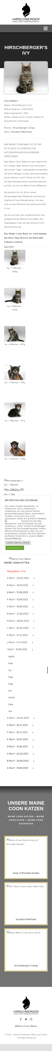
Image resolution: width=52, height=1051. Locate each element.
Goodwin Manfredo (21, 131)
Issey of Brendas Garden (26, 872)
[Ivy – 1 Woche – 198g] (14, 480)
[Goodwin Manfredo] (26, 898)
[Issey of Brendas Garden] (26, 852)
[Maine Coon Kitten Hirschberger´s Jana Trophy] (26, 1026)
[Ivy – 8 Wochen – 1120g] (14, 289)
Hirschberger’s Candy (26, 965)
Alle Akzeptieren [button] (14, 548)
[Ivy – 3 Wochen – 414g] (14, 404)
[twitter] (26, 1019)
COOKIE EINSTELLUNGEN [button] (18, 543)
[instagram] (31, 1019)
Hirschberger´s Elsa (24, 127)
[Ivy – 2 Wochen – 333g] (14, 442)
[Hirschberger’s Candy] (26, 945)
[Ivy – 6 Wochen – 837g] (14, 328)
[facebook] (21, 1019)
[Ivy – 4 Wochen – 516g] (14, 366)
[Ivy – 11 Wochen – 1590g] (14, 251)
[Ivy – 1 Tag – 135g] (14, 490)
